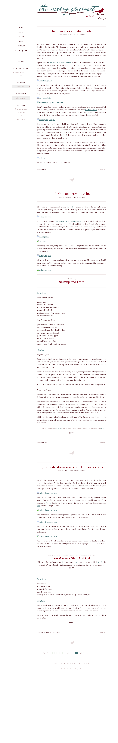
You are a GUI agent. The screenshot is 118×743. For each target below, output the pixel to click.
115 (73, 653)
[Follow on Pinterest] (26, 51)
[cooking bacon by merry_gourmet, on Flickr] (43, 237)
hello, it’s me (21, 119)
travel (21, 41)
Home (21, 27)
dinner (44, 169)
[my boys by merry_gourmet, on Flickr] (41, 158)
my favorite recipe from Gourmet (68, 221)
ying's (63, 562)
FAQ (79, 663)
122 (96, 653)
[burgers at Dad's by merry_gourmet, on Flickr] (44, 98)
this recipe (58, 428)
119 (87, 653)
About (21, 32)
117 (80, 653)
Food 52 (48, 503)
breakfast (45, 632)
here (102, 428)
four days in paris (21, 109)
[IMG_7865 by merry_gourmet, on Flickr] (41, 241)
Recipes (21, 37)
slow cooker (55, 632)
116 (77, 653)
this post (69, 207)
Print (72, 433)
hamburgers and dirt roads (71, 31)
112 (64, 653)
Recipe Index (71, 663)
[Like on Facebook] (23, 51)
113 (67, 653)
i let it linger (21, 116)
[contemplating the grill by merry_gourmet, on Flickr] (46, 120)
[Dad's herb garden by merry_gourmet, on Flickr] (44, 81)
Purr (81, 669)
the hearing (21, 112)
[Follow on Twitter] (19, 51)
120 (90, 653)
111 (60, 653)
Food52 (100, 562)
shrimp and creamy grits (72, 193)
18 (102, 632)
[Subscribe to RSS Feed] (16, 51)
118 (83, 653)
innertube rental (91, 110)
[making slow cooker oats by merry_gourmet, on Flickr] (47, 493)
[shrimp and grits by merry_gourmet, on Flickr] (44, 217)
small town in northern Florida (59, 62)
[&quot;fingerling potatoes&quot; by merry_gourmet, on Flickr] (50, 102)
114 (70, 653)
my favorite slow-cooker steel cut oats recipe (71, 467)
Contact (21, 46)
